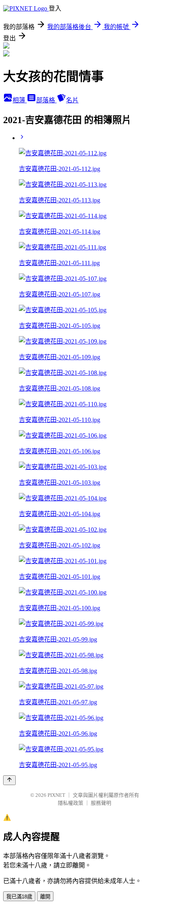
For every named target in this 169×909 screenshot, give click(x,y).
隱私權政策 (70, 803)
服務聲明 (101, 803)
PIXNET (56, 795)
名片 (72, 100)
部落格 (46, 100)
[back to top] (9, 780)
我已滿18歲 (19, 897)
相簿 (20, 100)
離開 (45, 897)
